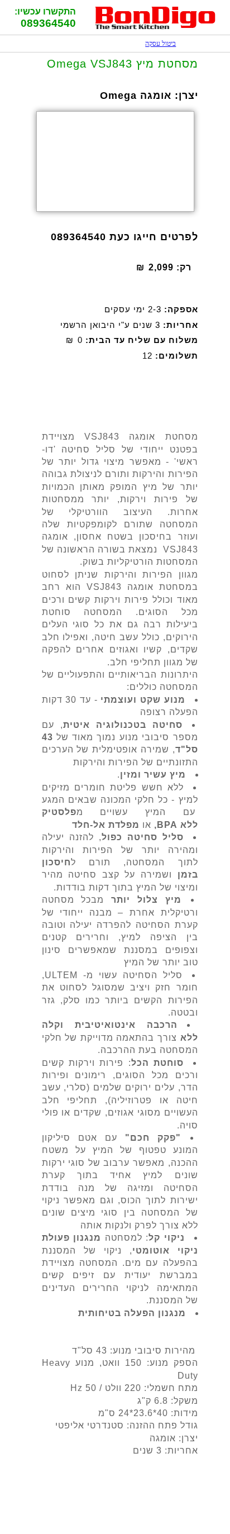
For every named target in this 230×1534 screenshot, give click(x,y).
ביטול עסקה (155, 43)
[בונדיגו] (155, 27)
